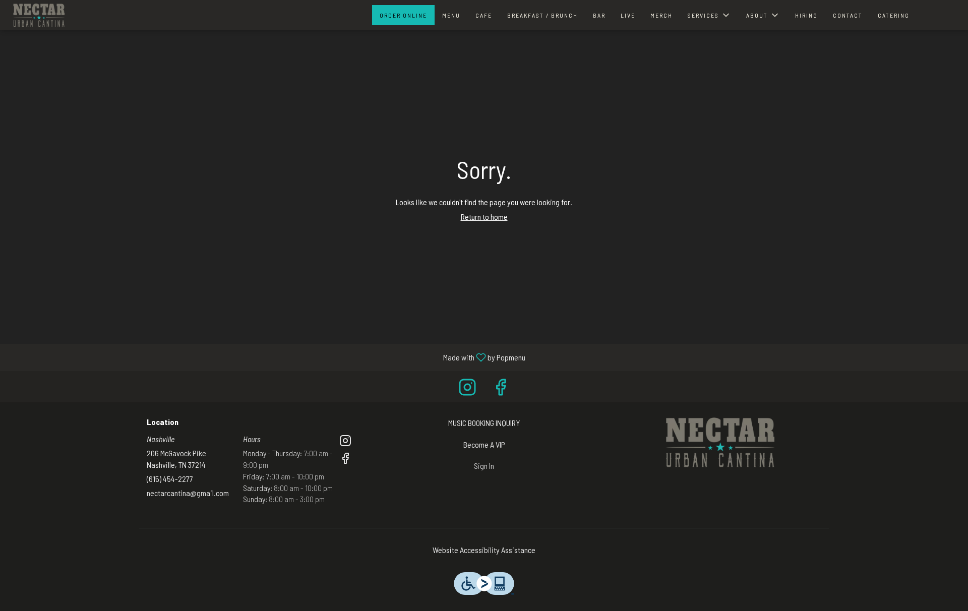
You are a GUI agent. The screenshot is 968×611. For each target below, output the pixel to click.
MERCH (661, 15)
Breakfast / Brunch (542, 15)
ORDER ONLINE (403, 15)
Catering (894, 15)
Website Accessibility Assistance (484, 550)
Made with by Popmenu (266, 356)
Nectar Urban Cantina (719, 442)
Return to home (484, 216)
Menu (451, 15)
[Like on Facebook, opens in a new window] (501, 389)
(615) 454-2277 (170, 478)
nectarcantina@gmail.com (188, 493)
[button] (709, 15)
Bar (599, 15)
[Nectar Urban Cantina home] (38, 15)
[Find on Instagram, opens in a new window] (467, 389)
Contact (848, 15)
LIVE (628, 15)
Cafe (483, 15)
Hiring (806, 15)
